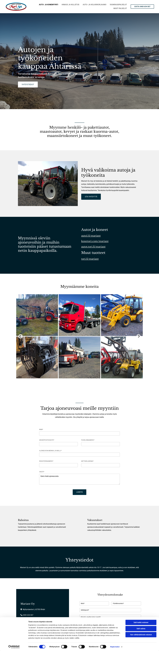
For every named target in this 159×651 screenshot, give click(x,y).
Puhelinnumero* (87, 440)
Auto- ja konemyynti (48, 5)
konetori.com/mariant (94, 241)
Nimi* (41, 429)
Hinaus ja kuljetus (70, 5)
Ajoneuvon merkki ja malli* (50, 450)
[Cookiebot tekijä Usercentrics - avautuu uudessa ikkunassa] (14, 646)
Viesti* (41, 472)
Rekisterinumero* (46, 461)
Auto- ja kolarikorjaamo (94, 5)
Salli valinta (141, 628)
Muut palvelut (120, 8)
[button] (142, 6)
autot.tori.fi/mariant (93, 246)
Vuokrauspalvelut (118, 5)
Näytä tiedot (114, 647)
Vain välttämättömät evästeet (141, 635)
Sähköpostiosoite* (46, 440)
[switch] (64, 646)
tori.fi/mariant (90, 258)
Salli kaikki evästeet (141, 622)
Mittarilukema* (87, 461)
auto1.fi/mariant (91, 235)
